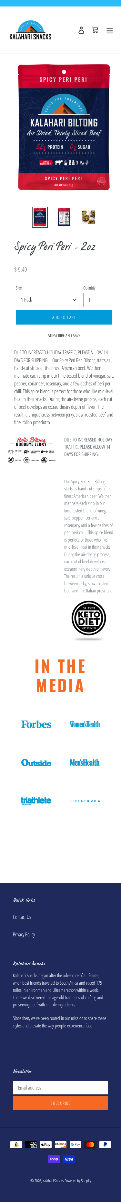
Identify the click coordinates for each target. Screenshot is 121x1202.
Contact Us (22, 917)
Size (19, 288)
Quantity (89, 288)
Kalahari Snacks (53, 1181)
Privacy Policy (24, 934)
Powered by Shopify (78, 1181)
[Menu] (110, 29)
